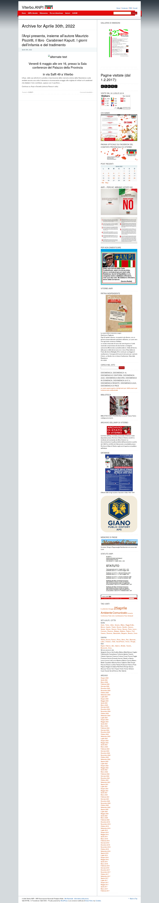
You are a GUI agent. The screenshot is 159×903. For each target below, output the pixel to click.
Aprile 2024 (104, 724)
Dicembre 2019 (105, 822)
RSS (130, 8)
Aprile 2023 (104, 745)
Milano (122, 625)
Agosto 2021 (104, 784)
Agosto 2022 (104, 761)
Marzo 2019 (104, 839)
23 (129, 178)
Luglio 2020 (104, 811)
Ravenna (109, 633)
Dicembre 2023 (105, 732)
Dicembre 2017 (105, 870)
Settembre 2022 (105, 759)
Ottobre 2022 (105, 757)
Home (118, 8)
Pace (125, 616)
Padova (128, 631)
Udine (112, 625)
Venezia (117, 625)
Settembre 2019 (105, 828)
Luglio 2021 (104, 786)
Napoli (102, 646)
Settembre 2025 (105, 695)
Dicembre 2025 (105, 688)
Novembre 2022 (105, 755)
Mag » (107, 183)
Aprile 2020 (104, 816)
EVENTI (30, 92)
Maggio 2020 (104, 814)
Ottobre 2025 (105, 692)
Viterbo (103, 640)
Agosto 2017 (104, 878)
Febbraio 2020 (105, 820)
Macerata (132, 640)
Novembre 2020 (105, 803)
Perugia (133, 642)
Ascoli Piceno (120, 642)
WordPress (64, 901)
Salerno (117, 646)
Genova (130, 627)
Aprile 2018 (104, 862)
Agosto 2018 (104, 853)
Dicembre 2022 (105, 753)
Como (135, 633)
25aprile (120, 607)
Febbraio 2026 (105, 684)
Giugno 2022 (104, 766)
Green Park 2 (89, 901)
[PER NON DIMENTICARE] (119, 284)
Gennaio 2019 (105, 843)
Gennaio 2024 (105, 730)
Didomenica (44, 13)
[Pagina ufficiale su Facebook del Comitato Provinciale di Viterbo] (119, 154)
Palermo (108, 646)
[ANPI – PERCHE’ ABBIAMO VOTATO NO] (119, 214)
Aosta (102, 625)
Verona (108, 629)
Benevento (104, 648)
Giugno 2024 (104, 720)
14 (119, 176)
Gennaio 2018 (105, 868)
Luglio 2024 (104, 718)
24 (134, 178)
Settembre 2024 (105, 715)
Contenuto (124, 8)
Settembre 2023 (105, 736)
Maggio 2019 (104, 834)
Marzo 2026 (104, 682)
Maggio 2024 (104, 722)
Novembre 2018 (105, 847)
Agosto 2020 (104, 809)
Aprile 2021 (104, 793)
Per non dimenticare (56, 13)
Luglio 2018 (104, 855)
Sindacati (130, 616)
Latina (102, 642)
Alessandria (116, 633)
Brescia (130, 633)
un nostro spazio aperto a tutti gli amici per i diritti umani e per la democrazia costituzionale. (119, 389)
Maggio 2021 (104, 791)
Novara (119, 627)
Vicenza (113, 629)
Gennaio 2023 (105, 751)
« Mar (102, 183)
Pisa (127, 640)
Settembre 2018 (105, 851)
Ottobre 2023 (105, 734)
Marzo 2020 (104, 818)
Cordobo (98, 901)
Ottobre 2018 (105, 849)
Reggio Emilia (130, 625)
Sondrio (124, 627)
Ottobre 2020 (105, 805)
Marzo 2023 (104, 747)
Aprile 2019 (104, 837)
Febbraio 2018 (105, 866)
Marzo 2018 (104, 864)
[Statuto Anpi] (119, 573)
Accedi (135, 8)
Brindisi (123, 646)
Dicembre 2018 (105, 845)
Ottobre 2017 (105, 874)
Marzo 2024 (104, 726)
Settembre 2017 (105, 876)
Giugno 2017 (104, 882)
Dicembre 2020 (105, 801)
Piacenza (110, 631)
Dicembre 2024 (105, 709)
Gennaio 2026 (105, 686)
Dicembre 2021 (105, 778)
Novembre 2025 (105, 690)
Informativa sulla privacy (81, 899)
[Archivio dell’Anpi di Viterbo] (119, 429)
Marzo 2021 (104, 795)
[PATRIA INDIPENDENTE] (119, 313)
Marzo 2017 (104, 889)
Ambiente (106, 612)
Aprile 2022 (104, 770)
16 (129, 176)
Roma (118, 640)
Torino (107, 625)
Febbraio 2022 (105, 774)
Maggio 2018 (104, 859)
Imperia (108, 627)
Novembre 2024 (105, 711)
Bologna (116, 631)
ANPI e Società (33, 13)
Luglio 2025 (104, 697)
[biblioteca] (119, 405)
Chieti (113, 642)
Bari (113, 646)
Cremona (103, 631)
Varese (103, 629)
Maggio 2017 (104, 885)
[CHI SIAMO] (119, 127)
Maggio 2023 (104, 743)
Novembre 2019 (105, 824)
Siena (123, 640)
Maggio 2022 (104, 768)
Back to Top (133, 899)
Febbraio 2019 (105, 841)
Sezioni (67, 13)
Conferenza (104, 616)
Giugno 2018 (104, 857)
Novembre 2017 (105, 872)
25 (103, 180)
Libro (113, 616)
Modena (122, 631)
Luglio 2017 (104, 880)
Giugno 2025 (104, 699)
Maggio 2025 (104, 701)
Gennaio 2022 (105, 776)
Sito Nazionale (68, 899)
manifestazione (119, 616)
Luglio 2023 (104, 738)
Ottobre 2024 (105, 713)
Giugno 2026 (104, 678)
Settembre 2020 (105, 807)
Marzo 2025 (104, 705)
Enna (109, 648)
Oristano (108, 642)
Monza (103, 627)
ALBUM (74, 13)
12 (108, 176)
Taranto (128, 646)
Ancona (108, 640)
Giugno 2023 (104, 741)
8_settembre (104, 609)
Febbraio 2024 (105, 728)
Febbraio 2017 (105, 891)
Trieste (114, 627)
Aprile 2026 (104, 680)
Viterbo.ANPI (32, 7)
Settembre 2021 (105, 782)
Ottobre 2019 (105, 826)
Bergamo (124, 633)
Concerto (130, 613)
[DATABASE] (119, 472)
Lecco (134, 629)
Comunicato (120, 612)
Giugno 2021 (104, 789)
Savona (124, 629)
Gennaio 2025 (105, 707)
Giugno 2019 (104, 832)
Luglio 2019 (104, 830)
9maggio (111, 609)
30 (129, 180)
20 (114, 178)
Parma (119, 629)
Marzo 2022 (104, 772)
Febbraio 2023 (105, 749)
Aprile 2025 (104, 703)
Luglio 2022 (104, 763)
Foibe (109, 616)
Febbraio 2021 (105, 797)
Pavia (130, 629)
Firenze (113, 640)
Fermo (127, 642)
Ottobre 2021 (105, 780)
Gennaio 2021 (105, 799)
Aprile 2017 (104, 887)
